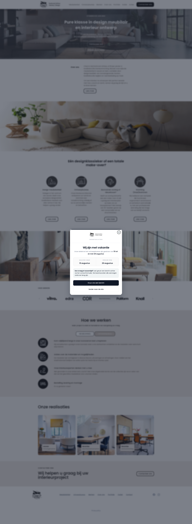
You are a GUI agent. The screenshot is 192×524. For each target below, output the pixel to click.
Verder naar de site (96, 289)
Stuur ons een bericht (96, 283)
